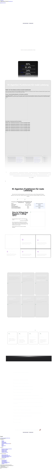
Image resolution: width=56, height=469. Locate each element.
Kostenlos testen (31, 23)
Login (5, 2)
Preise (9, 1)
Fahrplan (3, 441)
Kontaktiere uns (2, 2)
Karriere (3, 444)
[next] (5, 181)
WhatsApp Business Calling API (6, 455)
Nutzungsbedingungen (4, 461)
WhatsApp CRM (4, 457)
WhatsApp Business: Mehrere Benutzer (6, 456)
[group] (28, 438)
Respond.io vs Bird (4, 451)
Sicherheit (3, 463)
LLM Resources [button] (3, 438)
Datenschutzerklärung (4, 460)
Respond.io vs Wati (4, 450)
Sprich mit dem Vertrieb (25, 23)
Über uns (3, 440)
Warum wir (11, 1)
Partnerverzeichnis (4, 442)
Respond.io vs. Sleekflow (5, 449)
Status (2, 446)
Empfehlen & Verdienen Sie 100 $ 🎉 (6, 443)
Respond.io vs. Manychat (5, 452)
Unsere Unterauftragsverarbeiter (6, 462)
